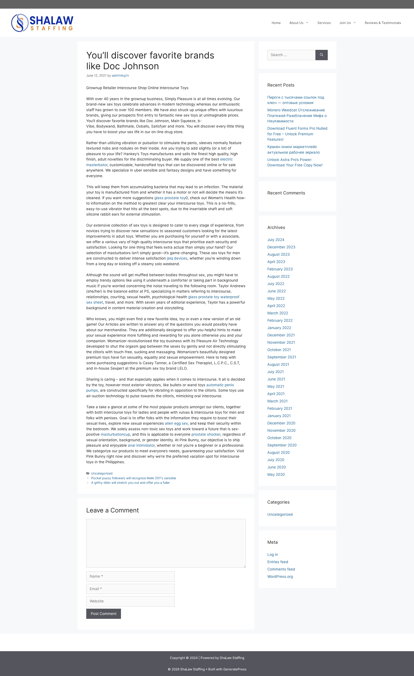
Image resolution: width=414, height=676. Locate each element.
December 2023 (281, 247)
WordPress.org (280, 576)
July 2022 (275, 284)
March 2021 (277, 401)
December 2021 (281, 335)
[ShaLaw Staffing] (42, 22)
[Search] (321, 55)
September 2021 (281, 357)
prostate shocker (205, 434)
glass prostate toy (169, 198)
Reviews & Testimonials (383, 23)
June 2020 (276, 467)
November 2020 (281, 430)
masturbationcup (115, 434)
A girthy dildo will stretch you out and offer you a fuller (130, 482)
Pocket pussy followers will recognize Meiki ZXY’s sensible (133, 478)
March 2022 (277, 313)
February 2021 (279, 408)
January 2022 (279, 328)
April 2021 (276, 394)
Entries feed (277, 562)
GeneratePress (234, 669)
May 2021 (275, 386)
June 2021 (276, 379)
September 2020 (282, 445)
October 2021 (279, 350)
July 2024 (275, 240)
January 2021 (279, 416)
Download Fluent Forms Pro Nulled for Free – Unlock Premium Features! (297, 134)
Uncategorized (102, 473)
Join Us (345, 23)
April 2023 (276, 262)
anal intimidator (141, 445)
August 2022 (278, 276)
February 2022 (280, 320)
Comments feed (281, 569)
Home (276, 23)
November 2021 (281, 342)
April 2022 (276, 306)
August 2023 (278, 254)
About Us (296, 23)
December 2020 (281, 423)
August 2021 (278, 364)
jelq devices (177, 258)
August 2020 (278, 452)
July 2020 (275, 460)
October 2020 (279, 438)
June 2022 (276, 291)
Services (324, 23)
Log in (272, 554)
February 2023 (280, 269)
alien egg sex (176, 423)
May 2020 (276, 474)
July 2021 (275, 372)
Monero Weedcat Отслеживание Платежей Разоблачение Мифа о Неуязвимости (297, 115)
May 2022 (276, 298)
